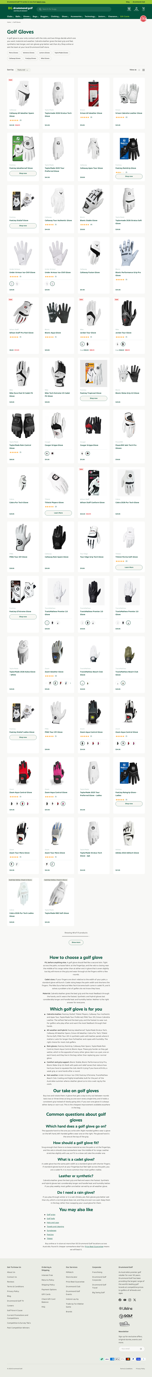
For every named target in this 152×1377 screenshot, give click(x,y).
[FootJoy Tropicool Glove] (93, 373)
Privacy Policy (13, 1291)
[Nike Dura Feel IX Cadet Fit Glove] (23, 373)
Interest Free (47, 1275)
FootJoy (50, 1235)
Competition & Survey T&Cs (19, 1323)
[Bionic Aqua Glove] (58, 313)
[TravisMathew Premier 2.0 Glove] (58, 591)
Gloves (26, 16)
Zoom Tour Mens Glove (19, 853)
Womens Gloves (28, 53)
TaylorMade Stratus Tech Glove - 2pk (91, 854)
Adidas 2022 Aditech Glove (127, 853)
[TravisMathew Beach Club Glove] (93, 652)
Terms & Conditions (15, 1287)
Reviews (10, 1282)
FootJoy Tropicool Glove (90, 393)
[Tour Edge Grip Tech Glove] (93, 537)
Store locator (71, 1277)
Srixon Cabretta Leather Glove (129, 113)
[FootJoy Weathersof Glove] (23, 148)
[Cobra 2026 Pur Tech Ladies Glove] (23, 893)
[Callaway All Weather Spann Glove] (23, 93)
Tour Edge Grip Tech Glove (91, 557)
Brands (69, 1312)
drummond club (139, 2)
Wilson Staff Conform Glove (92, 503)
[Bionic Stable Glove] (93, 200)
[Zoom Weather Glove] (58, 652)
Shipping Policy (48, 1285)
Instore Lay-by (72, 1299)
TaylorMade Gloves (61, 53)
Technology (90, 16)
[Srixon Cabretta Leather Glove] (129, 93)
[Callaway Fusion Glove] (93, 252)
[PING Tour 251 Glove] (58, 712)
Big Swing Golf (98, 1293)
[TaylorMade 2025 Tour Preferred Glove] (58, 148)
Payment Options (49, 1290)
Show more (76, 942)
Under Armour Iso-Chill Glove (22, 273)
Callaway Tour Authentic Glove (58, 221)
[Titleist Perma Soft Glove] (129, 537)
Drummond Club (73, 1287)
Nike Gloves (45, 58)
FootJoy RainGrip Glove (126, 168)
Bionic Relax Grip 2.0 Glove (127, 393)
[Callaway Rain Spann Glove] (58, 537)
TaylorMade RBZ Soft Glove (57, 913)
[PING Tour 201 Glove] (23, 537)
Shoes (64, 16)
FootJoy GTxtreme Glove (20, 612)
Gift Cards (124, 16)
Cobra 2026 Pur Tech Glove (127, 503)
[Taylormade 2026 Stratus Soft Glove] (129, 200)
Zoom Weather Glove (54, 672)
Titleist (50, 1239)
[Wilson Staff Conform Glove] (93, 482)
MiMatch (69, 1272)
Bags (35, 16)
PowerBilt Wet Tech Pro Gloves (126, 446)
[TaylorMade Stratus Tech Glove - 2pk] (93, 833)
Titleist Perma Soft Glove (127, 557)
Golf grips (51, 1215)
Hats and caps (53, 1223)
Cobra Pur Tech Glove (18, 503)
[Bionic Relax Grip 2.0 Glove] (129, 373)
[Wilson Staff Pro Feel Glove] (23, 313)
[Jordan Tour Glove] (93, 313)
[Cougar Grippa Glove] (58, 425)
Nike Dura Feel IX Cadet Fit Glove (21, 394)
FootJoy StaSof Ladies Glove (21, 732)
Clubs (9, 16)
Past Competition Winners (18, 1328)
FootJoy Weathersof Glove (21, 168)
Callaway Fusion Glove (90, 273)
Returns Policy (48, 1280)
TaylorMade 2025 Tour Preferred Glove (54, 169)
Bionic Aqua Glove (53, 333)
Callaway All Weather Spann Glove (21, 114)
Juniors (101, 16)
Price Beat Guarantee (94, 1247)
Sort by (10, 70)
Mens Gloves (13, 53)
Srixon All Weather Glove (91, 113)
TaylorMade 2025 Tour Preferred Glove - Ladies (91, 794)
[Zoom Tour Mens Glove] (23, 833)
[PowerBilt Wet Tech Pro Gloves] (129, 425)
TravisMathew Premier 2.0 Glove (56, 613)
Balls (18, 16)
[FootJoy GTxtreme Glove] (23, 591)
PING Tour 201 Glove (18, 557)
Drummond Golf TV (15, 1301)
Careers (10, 1306)
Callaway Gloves (14, 58)
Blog (9, 1296)
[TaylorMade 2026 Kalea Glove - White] (23, 652)
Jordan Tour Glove (88, 333)
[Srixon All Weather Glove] (93, 93)
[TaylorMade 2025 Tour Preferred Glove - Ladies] (93, 772)
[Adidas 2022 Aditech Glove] (129, 833)
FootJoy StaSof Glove (18, 221)
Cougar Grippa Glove (54, 445)
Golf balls (51, 1219)
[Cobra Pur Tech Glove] (23, 482)
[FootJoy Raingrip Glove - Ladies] (129, 772)
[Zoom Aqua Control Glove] (93, 712)
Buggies (44, 16)
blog (128, 2)
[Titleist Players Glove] (58, 482)
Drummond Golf (17, 1368)
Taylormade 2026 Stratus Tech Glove (58, 114)
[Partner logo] (126, 1308)
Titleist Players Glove (54, 503)
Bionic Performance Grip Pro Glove (128, 274)
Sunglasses (51, 1231)
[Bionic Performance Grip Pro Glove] (129, 252)
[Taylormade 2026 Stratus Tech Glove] (58, 93)
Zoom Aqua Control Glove (91, 732)
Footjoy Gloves (30, 58)
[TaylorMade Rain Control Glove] (23, 425)
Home (9, 22)
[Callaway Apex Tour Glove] (93, 148)
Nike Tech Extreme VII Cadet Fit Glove (57, 394)
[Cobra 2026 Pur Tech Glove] (129, 482)
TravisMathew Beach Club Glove (91, 673)
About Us (11, 1272)
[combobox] (73, 9)
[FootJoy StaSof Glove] (23, 200)
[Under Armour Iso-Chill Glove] (23, 252)
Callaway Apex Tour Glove (91, 168)
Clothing (55, 16)
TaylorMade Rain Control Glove (20, 446)
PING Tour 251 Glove (54, 732)
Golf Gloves (17, 22)
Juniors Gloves (44, 53)
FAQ (43, 1307)
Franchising (97, 1272)
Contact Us (12, 1277)
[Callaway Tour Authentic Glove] (58, 200)
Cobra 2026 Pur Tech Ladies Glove (21, 914)
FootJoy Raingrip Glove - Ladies (126, 794)
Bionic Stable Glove (88, 221)
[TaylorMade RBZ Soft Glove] (58, 893)
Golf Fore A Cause (14, 1311)
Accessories (76, 16)
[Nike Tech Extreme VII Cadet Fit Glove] (58, 373)
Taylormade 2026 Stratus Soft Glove (129, 222)
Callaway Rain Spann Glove (56, 557)
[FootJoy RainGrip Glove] (129, 148)
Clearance (112, 16)
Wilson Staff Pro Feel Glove (21, 333)
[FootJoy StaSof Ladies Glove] (23, 712)
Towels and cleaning (55, 1227)
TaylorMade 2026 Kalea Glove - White (22, 673)
